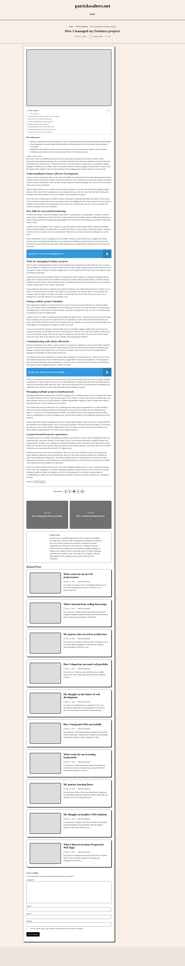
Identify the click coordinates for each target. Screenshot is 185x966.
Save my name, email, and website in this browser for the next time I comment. (56, 929)
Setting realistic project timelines (38, 124)
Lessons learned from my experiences (40, 132)
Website (29, 921)
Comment (30, 880)
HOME (92, 14)
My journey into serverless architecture (85, 634)
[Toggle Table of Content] (106, 111)
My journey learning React (78, 784)
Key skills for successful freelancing (40, 119)
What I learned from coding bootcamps (85, 604)
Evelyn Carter (97, 36)
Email (29, 914)
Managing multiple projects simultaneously (42, 129)
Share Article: (58, 491)
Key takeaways (34, 114)
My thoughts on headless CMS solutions (85, 814)
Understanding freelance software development (43, 116)
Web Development (39, 482)
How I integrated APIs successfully (82, 724)
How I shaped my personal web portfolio (85, 664)
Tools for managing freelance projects (40, 121)
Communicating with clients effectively (41, 127)
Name (29, 906)
